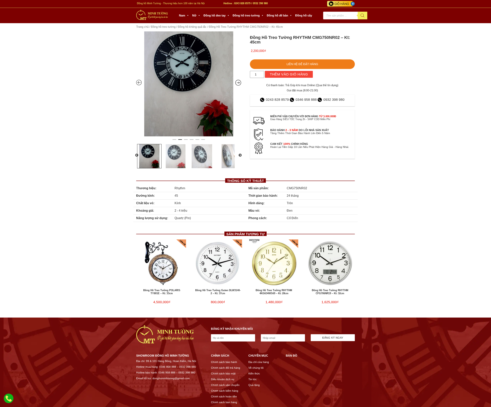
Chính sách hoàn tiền (224, 396)
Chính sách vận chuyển (225, 385)
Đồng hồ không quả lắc (192, 26)
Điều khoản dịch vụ (222, 379)
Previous (137, 155)
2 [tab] (180, 141)
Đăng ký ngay (332, 337)
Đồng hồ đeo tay (214, 15)
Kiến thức (254, 373)
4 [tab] (192, 141)
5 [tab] (197, 141)
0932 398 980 (260, 3)
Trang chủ (142, 26)
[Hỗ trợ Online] (9, 400)
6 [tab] (203, 141)
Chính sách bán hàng (224, 402)
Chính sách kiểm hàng (224, 390)
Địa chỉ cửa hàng (258, 362)
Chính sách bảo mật (223, 373)
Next (240, 155)
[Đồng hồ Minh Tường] (152, 18)
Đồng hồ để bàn (277, 15)
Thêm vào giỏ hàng (289, 74)
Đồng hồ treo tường (246, 15)
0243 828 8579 (242, 3)
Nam (182, 15)
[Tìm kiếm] (362, 15)
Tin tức (252, 379)
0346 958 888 (306, 100)
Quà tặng (254, 385)
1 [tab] (174, 141)
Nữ (194, 15)
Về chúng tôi (256, 367)
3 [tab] (186, 141)
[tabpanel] (188, 83)
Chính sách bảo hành (224, 362)
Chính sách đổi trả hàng (225, 367)
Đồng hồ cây (303, 15)
